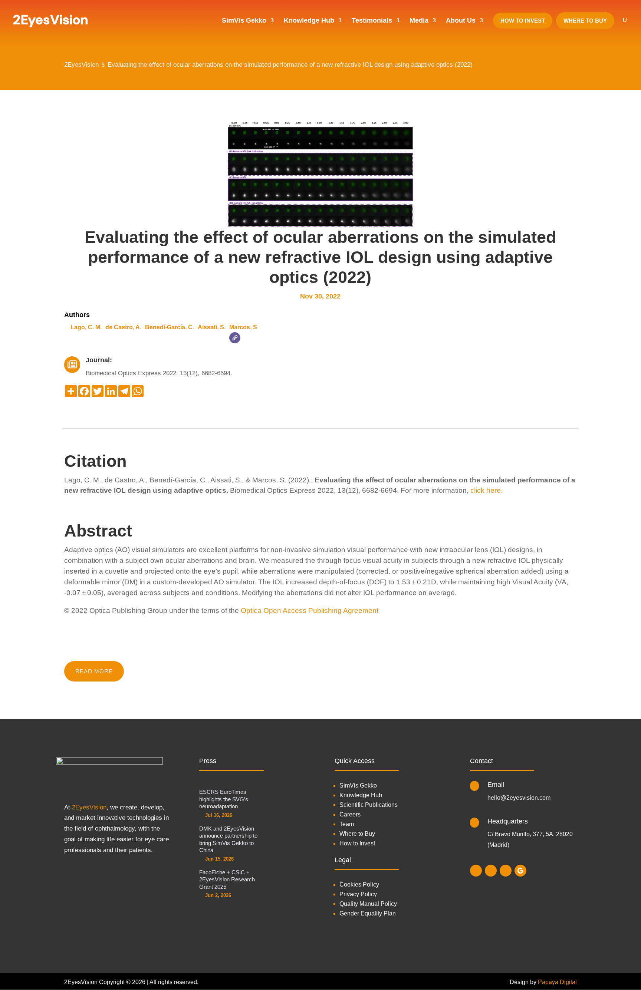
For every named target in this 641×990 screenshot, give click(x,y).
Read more (94, 671)
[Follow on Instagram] (476, 871)
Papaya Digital (557, 982)
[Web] (234, 337)
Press (207, 761)
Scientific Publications (368, 805)
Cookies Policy (359, 884)
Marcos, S (243, 327)
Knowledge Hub (360, 795)
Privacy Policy (358, 894)
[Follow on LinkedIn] (491, 871)
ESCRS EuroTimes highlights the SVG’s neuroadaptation (223, 799)
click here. (486, 490)
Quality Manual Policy (368, 904)
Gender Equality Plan (367, 913)
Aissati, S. (212, 327)
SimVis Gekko (358, 785)
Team (346, 824)
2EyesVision (89, 807)
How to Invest (357, 843)
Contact (481, 761)
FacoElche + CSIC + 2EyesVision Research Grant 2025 (227, 879)
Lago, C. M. (86, 327)
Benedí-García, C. (169, 327)
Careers (350, 814)
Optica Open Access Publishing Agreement (309, 610)
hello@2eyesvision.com (518, 798)
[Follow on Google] (520, 871)
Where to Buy (357, 834)
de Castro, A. (123, 327)
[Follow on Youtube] (506, 871)
